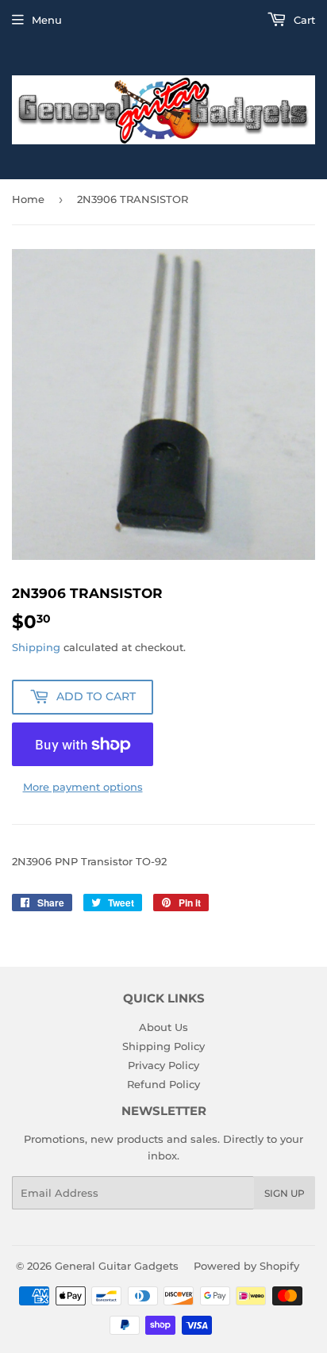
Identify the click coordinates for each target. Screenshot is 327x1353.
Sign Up (284, 1193)
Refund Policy (163, 1084)
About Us (163, 1027)
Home (28, 199)
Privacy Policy (163, 1065)
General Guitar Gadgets (117, 1265)
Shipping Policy (163, 1046)
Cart (302, 19)
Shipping (36, 647)
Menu (47, 19)
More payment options (83, 786)
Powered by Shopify (246, 1265)
